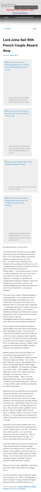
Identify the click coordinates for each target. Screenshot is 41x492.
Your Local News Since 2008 (24, 17)
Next (35, 29)
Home (6, 17)
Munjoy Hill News (23, 487)
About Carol (8, 22)
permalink (22, 489)
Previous (7, 29)
